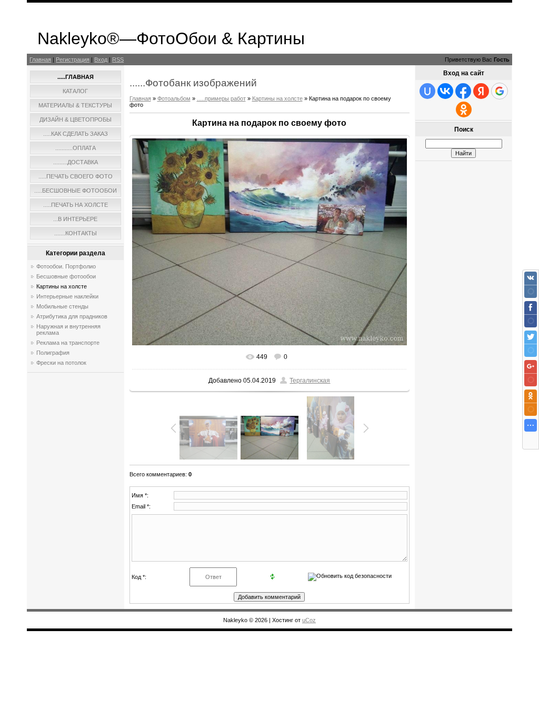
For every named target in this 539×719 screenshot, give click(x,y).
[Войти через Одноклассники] (464, 109)
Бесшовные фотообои (66, 276)
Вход (100, 59)
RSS (118, 59)
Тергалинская (310, 380)
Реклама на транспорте (67, 342)
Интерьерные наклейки (67, 296)
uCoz (309, 620)
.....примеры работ (221, 98)
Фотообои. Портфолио (66, 266)
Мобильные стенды (62, 306)
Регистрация (72, 59)
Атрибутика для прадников (71, 316)
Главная (40, 59)
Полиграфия (52, 352)
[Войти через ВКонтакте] (445, 91)
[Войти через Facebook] (463, 91)
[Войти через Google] (499, 91)
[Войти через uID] (427, 91)
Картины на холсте (61, 286)
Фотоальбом (174, 98)
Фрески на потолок (61, 362)
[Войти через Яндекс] (481, 91)
